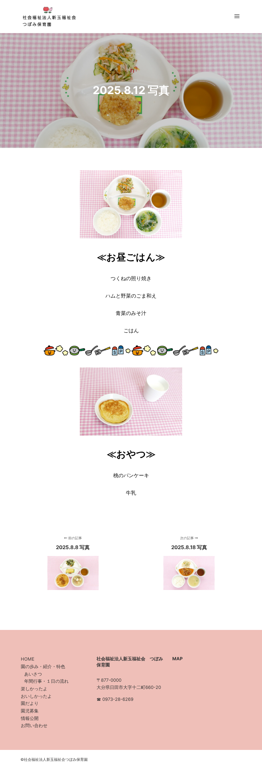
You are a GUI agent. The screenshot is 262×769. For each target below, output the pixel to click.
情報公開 (30, 718)
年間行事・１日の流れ (46, 681)
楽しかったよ (34, 688)
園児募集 (30, 710)
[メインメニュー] (237, 16)
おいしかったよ (36, 696)
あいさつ (33, 674)
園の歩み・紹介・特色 (43, 666)
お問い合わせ (34, 725)
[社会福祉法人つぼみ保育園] (48, 16)
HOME (27, 659)
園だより (30, 703)
